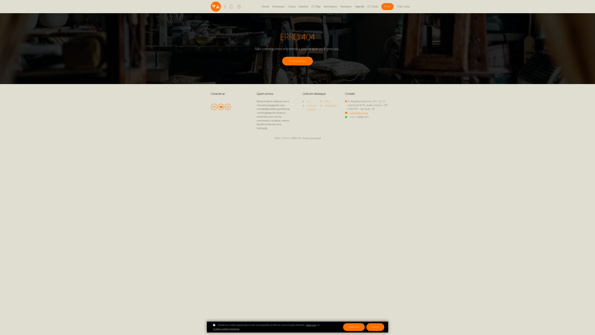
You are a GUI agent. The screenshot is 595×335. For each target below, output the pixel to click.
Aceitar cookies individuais (226, 329)
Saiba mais (311, 325)
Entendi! (375, 327)
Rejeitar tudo (353, 327)
